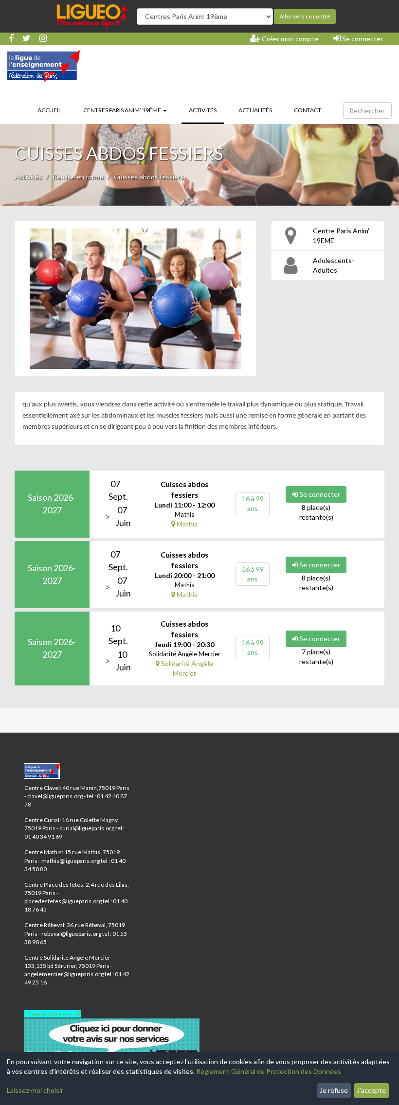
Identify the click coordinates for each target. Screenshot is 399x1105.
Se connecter (362, 39)
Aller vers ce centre (304, 16)
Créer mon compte (289, 39)
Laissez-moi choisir (35, 1090)
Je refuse (334, 1090)
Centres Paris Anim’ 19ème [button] (122, 110)
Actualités (255, 110)
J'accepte (371, 1090)
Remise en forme (78, 177)
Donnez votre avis (49, 1013)
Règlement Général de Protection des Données (268, 1071)
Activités (206, 110)
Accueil (49, 110)
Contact (307, 110)
